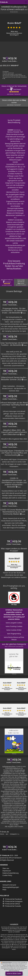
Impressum (6, 871)
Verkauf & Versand (9, 885)
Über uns (5, 868)
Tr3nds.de (4, 2)
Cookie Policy (7, 875)
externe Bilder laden (14, 973)
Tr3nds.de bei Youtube (13, 906)
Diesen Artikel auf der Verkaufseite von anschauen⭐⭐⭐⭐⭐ (14, 90)
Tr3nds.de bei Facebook (13, 899)
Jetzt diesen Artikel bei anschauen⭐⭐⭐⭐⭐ (7, 282)
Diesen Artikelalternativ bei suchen (21, 282)
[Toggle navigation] (26, 2)
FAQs (4, 889)
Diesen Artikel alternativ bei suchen (14, 102)
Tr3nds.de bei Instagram (13, 901)
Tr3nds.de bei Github (12, 904)
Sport (7, 834)
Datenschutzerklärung (10, 873)
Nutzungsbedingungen (10, 887)
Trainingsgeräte (13, 834)
